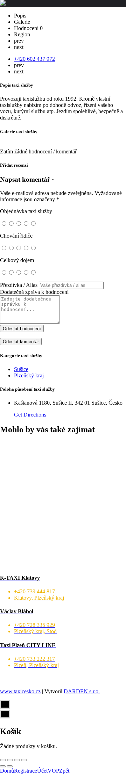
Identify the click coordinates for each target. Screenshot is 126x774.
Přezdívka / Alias (18, 285)
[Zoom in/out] (24, 760)
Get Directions (30, 415)
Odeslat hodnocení (22, 328)
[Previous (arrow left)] (3, 766)
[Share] (10, 760)
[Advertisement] (63, 504)
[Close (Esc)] (3, 760)
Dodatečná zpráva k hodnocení (34, 292)
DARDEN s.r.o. (82, 691)
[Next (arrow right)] (10, 766)
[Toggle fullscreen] (17, 760)
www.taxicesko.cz (20, 691)
